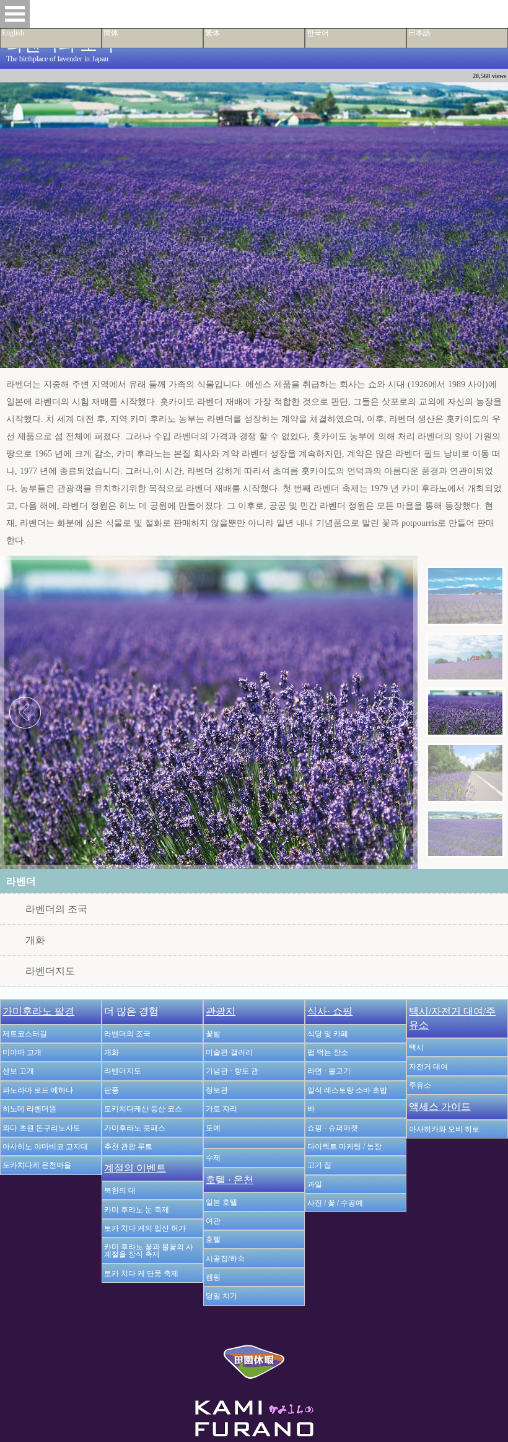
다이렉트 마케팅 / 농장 (344, 1146)
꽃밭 (213, 1033)
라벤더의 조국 (56, 909)
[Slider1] (465, 596)
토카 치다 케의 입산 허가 (145, 1228)
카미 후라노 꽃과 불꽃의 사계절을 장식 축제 (148, 1251)
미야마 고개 (22, 1052)
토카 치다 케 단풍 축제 (141, 1273)
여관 (213, 1221)
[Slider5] (465, 834)
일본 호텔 (221, 1202)
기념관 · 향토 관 (232, 1071)
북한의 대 (120, 1190)
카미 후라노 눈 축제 (136, 1209)
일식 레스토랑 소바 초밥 (347, 1090)
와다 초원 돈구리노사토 (41, 1128)
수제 (213, 1157)
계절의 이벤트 (135, 1168)
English (13, 32)
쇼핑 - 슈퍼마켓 (332, 1128)
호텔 (213, 1239)
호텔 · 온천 (229, 1179)
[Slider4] (465, 773)
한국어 (318, 32)
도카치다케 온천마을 (36, 1165)
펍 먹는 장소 (327, 1052)
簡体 (110, 32)
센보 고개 (18, 1071)
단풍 (111, 1090)
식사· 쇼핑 (330, 1011)
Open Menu (15, 14)
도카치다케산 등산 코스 (143, 1108)
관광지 (220, 1011)
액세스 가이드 (440, 1106)
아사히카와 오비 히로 (444, 1129)
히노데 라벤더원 (29, 1108)
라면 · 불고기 (329, 1071)
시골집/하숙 (225, 1258)
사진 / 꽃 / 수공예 (335, 1203)
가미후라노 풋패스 (134, 1128)
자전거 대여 (428, 1066)
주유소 (420, 1085)
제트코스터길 (24, 1033)
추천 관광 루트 (128, 1146)
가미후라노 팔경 (38, 1011)
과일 (314, 1184)
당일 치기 (221, 1295)
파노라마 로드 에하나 (37, 1090)
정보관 (217, 1090)
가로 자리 (221, 1108)
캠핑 (213, 1277)
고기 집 (319, 1165)
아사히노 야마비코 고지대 (45, 1146)
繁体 (212, 32)
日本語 (419, 32)
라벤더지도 (50, 971)
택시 (416, 1047)
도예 (213, 1128)
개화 (35, 940)
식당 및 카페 (327, 1033)
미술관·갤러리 (229, 1052)
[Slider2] (465, 656)
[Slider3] (465, 712)
